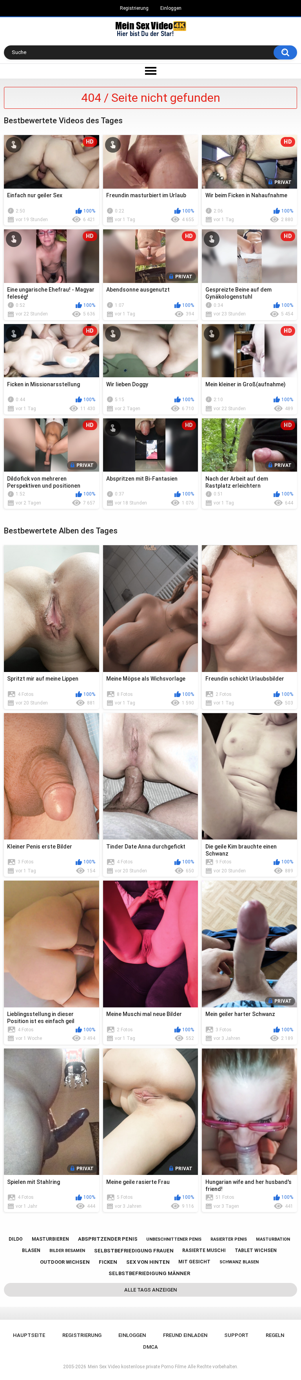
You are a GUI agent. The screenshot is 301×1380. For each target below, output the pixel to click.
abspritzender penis (108, 1239)
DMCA (150, 1347)
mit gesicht (194, 1262)
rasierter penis (228, 1239)
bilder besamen (67, 1250)
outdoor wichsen (65, 1262)
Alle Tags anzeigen (150, 1290)
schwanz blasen (239, 1262)
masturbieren (50, 1239)
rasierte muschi (204, 1250)
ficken (108, 1262)
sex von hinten (148, 1262)
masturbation (273, 1239)
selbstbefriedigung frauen (134, 1251)
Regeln (275, 1335)
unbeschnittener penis (173, 1239)
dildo (16, 1239)
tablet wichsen (256, 1250)
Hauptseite (29, 1335)
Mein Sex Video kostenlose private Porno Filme (137, 1366)
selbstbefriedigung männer (149, 1273)
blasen (31, 1250)
